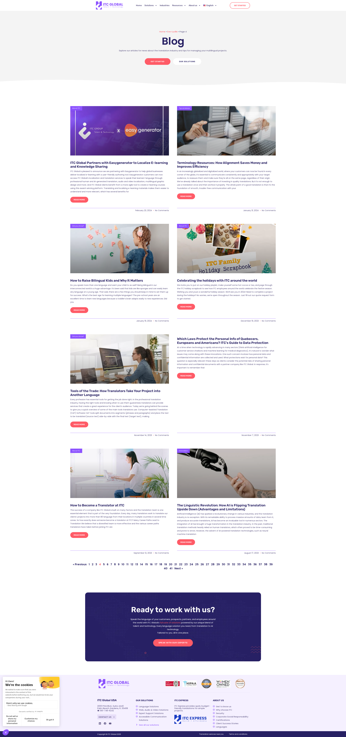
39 (271, 564)
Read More (79, 200)
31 (228, 564)
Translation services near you (211, 734)
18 (160, 564)
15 (146, 564)
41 (170, 568)
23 (186, 564)
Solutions (149, 5)
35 (249, 564)
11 (127, 564)
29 (218, 564)
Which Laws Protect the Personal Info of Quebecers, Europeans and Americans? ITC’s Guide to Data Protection (222, 341)
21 (175, 564)
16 (151, 564)
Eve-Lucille (172, 31)
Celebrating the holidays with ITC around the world (217, 280)
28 (212, 564)
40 (165, 568)
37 (260, 564)
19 (165, 564)
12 (132, 564)
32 (233, 564)
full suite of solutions (170, 622)
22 (180, 564)
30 (223, 564)
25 (197, 564)
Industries (164, 5)
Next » (178, 568)
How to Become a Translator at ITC (97, 505)
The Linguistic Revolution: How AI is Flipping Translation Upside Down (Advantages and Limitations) (221, 507)
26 (202, 564)
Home (139, 5)
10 (123, 564)
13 (136, 564)
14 (141, 564)
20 (170, 564)
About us (193, 5)
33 (238, 564)
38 (265, 564)
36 (255, 564)
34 (244, 564)
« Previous (80, 564)
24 (191, 564)
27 (207, 564)
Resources (177, 5)
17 (156, 564)
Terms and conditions (238, 734)
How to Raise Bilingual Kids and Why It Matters (106, 280)
